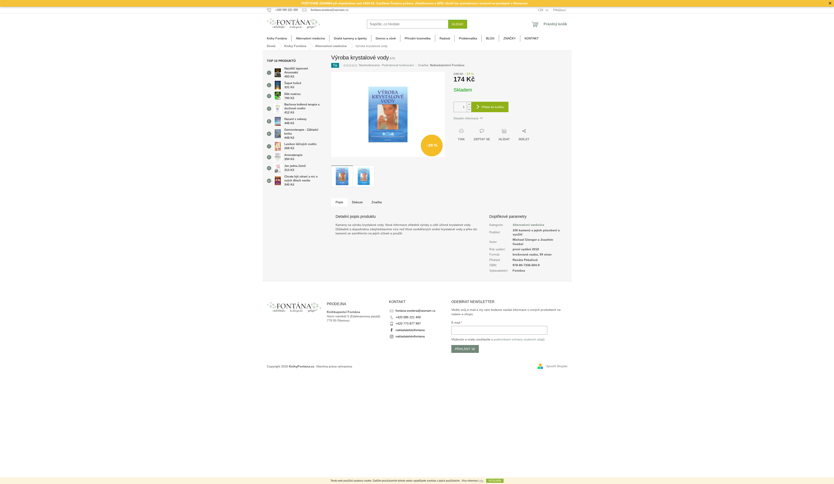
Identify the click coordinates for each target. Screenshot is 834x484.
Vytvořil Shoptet (556, 366)
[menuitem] (277, 38)
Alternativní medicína (528, 225)
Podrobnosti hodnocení (398, 65)
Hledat (458, 24)
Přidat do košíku (493, 107)
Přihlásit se (465, 349)
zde (481, 480)
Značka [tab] (377, 202)
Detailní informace (466, 118)
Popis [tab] (339, 202)
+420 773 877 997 (408, 323)
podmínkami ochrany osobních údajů (519, 339)
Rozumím (495, 480)
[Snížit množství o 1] (469, 109)
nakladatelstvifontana (410, 330)
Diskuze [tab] (357, 202)
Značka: (441, 65)
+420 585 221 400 (408, 317)
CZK (541, 10)
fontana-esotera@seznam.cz (415, 310)
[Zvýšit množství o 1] (469, 104)
